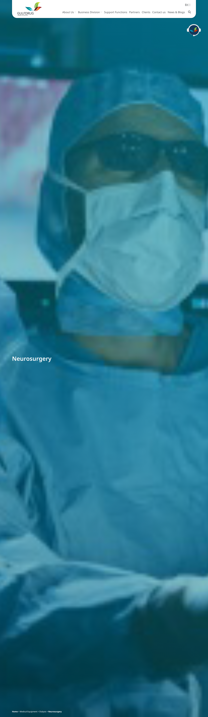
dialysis (42, 711)
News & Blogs (176, 12)
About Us (68, 12)
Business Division (89, 12)
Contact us (159, 12)
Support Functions (115, 12)
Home (15, 711)
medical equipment (28, 711)
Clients (146, 12)
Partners (134, 12)
